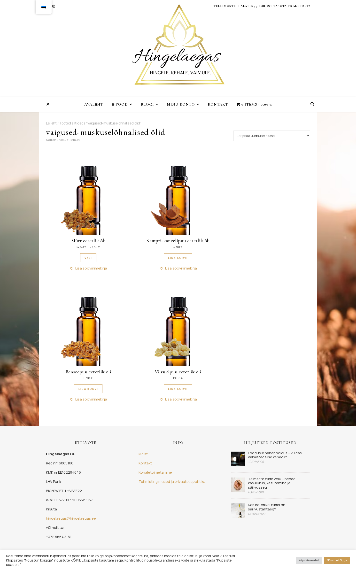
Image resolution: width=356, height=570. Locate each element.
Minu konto (181, 104)
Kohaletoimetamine (155, 472)
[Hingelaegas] (178, 48)
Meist (143, 453)
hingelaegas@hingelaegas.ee (71, 518)
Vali (88, 258)
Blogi (147, 104)
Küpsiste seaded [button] (309, 560)
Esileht (51, 123)
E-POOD (120, 104)
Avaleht (93, 104)
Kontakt (218, 104)
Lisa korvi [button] (178, 258)
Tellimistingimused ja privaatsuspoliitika (172, 481)
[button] (88, 268)
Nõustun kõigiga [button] (337, 560)
